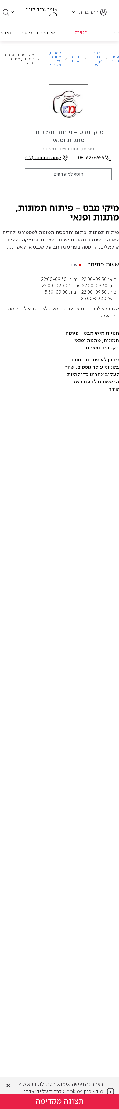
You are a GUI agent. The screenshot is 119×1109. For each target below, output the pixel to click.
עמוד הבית (114, 59)
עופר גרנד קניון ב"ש (97, 59)
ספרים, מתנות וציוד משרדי (55, 59)
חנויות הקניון (75, 59)
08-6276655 (91, 157)
